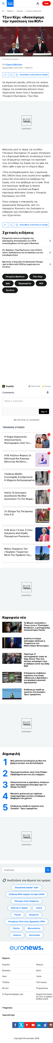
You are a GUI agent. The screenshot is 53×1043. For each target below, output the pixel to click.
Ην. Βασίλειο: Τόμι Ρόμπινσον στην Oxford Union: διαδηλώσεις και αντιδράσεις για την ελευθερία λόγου (22, 252)
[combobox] (26, 870)
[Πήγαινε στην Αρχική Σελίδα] (10, 3)
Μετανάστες (34, 928)
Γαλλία (16, 928)
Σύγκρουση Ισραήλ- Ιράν (26, 887)
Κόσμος (20, 11)
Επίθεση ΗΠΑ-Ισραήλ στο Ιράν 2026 (26, 894)
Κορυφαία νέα (14, 617)
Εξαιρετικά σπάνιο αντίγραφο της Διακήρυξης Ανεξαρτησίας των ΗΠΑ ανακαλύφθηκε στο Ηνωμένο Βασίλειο (20, 240)
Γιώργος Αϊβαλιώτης (14, 64)
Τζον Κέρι (38, 276)
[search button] (48, 870)
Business (6, 970)
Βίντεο (5, 988)
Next (4, 976)
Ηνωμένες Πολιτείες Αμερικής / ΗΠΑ (26, 921)
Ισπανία (17, 935)
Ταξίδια (5, 982)
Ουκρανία (34, 915)
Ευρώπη (6, 964)
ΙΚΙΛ (41, 283)
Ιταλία (39, 908)
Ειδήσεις (10, 11)
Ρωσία (17, 915)
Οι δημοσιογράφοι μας (12, 994)
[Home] (3, 11)
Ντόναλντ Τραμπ (19, 908)
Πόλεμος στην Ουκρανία (26, 901)
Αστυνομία (34, 935)
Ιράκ (8, 283)
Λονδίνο (10, 290)
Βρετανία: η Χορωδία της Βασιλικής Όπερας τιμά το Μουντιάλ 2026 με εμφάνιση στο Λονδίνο (22, 264)
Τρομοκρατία (24, 283)
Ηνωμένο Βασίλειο (33, 11)
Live (46, 3)
